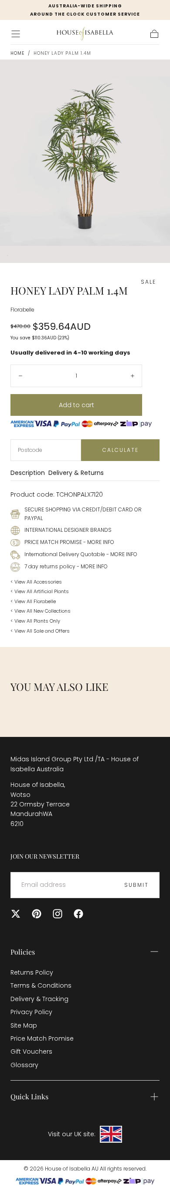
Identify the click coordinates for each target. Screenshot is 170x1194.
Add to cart (76, 405)
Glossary (24, 1065)
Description (27, 473)
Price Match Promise (42, 1038)
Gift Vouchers (31, 1051)
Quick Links (29, 1096)
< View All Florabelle (33, 601)
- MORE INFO (98, 542)
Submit (136, 885)
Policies (22, 951)
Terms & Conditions (40, 985)
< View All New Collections (40, 610)
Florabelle (22, 309)
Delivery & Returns (76, 473)
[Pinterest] (36, 913)
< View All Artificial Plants (39, 591)
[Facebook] (78, 913)
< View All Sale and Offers (40, 630)
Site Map (23, 1025)
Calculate (120, 450)
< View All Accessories (36, 581)
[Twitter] (15, 913)
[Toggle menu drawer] (15, 34)
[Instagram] (57, 913)
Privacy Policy (31, 1012)
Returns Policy (31, 972)
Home (17, 53)
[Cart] (154, 34)
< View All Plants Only (35, 620)
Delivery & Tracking (39, 999)
